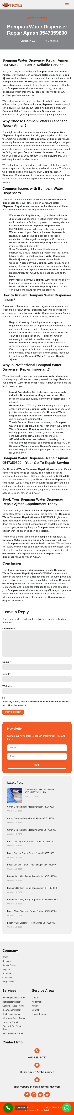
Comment (8, 628)
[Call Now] (8, 1107)
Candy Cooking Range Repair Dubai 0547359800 (30, 807)
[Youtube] (47, 1094)
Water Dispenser (37, 18)
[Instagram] (33, 1094)
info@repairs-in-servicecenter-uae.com (37, 1086)
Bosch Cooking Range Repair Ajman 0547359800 (30, 853)
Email (6, 674)
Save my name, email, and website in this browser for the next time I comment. (35, 703)
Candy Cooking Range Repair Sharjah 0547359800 (31, 830)
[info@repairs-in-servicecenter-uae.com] (37, 1079)
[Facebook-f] (27, 1094)
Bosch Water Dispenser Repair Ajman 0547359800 (31, 923)
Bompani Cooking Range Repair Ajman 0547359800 (32, 888)
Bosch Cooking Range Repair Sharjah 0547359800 (31, 865)
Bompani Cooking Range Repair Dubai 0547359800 (32, 876)
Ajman (20, 600)
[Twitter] (40, 1094)
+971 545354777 (37, 1057)
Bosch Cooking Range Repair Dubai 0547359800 (30, 841)
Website (7, 686)
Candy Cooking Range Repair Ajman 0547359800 (31, 818)
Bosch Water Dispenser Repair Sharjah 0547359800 (32, 911)
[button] (66, 5)
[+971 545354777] (37, 1050)
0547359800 (57, 593)
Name (6, 661)
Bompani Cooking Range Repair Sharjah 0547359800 (32, 899)
